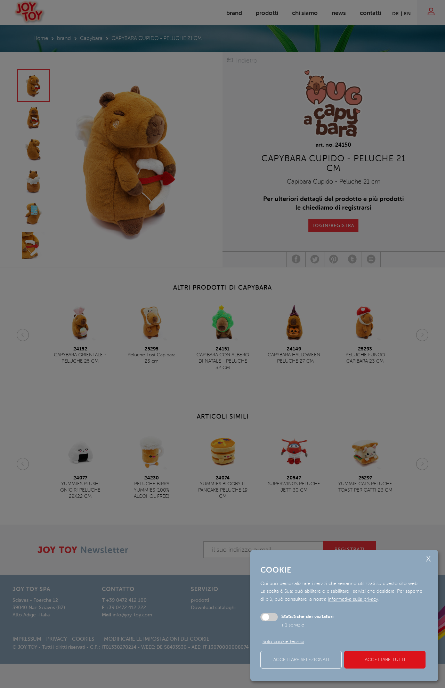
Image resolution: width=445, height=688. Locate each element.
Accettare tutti (385, 659)
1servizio (293, 625)
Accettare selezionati (301, 659)
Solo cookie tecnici (283, 641)
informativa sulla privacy (353, 599)
